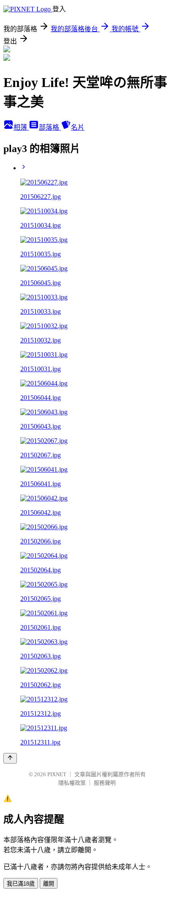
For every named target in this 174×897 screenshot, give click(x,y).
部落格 (50, 127)
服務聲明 (105, 783)
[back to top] (10, 758)
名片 (77, 127)
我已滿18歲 (21, 884)
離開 (48, 884)
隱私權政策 (72, 783)
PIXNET (56, 774)
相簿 (21, 127)
